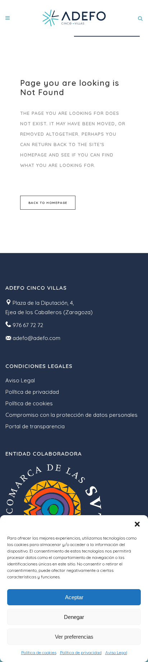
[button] (137, 524)
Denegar (74, 617)
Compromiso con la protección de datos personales (71, 414)
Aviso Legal (116, 652)
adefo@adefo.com (36, 338)
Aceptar (74, 597)
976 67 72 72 (28, 325)
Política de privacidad (81, 652)
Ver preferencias (74, 637)
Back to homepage (47, 203)
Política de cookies (38, 652)
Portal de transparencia (35, 426)
